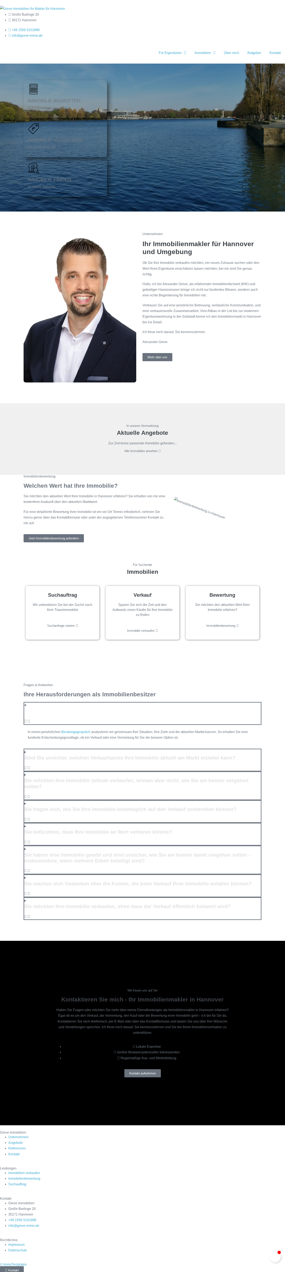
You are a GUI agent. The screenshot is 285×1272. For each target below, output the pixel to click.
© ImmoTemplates (13, 1264)
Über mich (231, 53)
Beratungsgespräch (75, 732)
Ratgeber (254, 53)
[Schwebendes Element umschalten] (275, 1256)
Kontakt (275, 53)
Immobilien (203, 53)
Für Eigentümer (170, 53)
